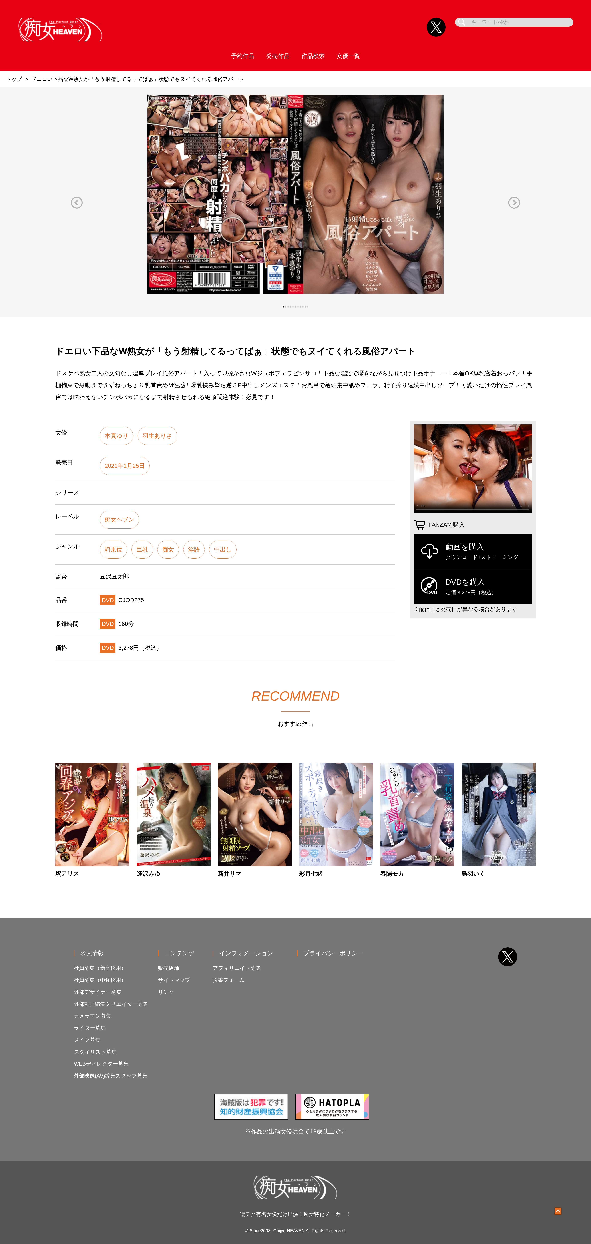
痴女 (168, 549)
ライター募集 (90, 1028)
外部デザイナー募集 (98, 992)
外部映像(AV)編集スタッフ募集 (110, 1076)
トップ (14, 79)
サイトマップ (174, 980)
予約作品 (242, 56)
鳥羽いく (473, 874)
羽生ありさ (157, 435)
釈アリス (67, 874)
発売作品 (278, 56)
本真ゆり (116, 435)
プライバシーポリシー (333, 953)
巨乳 (142, 549)
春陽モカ (392, 874)
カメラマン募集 (92, 1016)
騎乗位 (113, 549)
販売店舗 (168, 968)
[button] (76, 203)
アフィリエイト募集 (237, 968)
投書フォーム (229, 980)
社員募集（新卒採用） (100, 968)
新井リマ (230, 874)
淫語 (194, 549)
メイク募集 (87, 1040)
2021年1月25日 (125, 465)
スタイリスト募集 (95, 1052)
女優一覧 (348, 56)
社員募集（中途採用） (100, 980)
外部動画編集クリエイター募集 (111, 1004)
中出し (223, 549)
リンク (166, 992)
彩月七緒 (311, 874)
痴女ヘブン (119, 519)
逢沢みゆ (148, 874)
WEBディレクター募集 (101, 1064)
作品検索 (313, 56)
